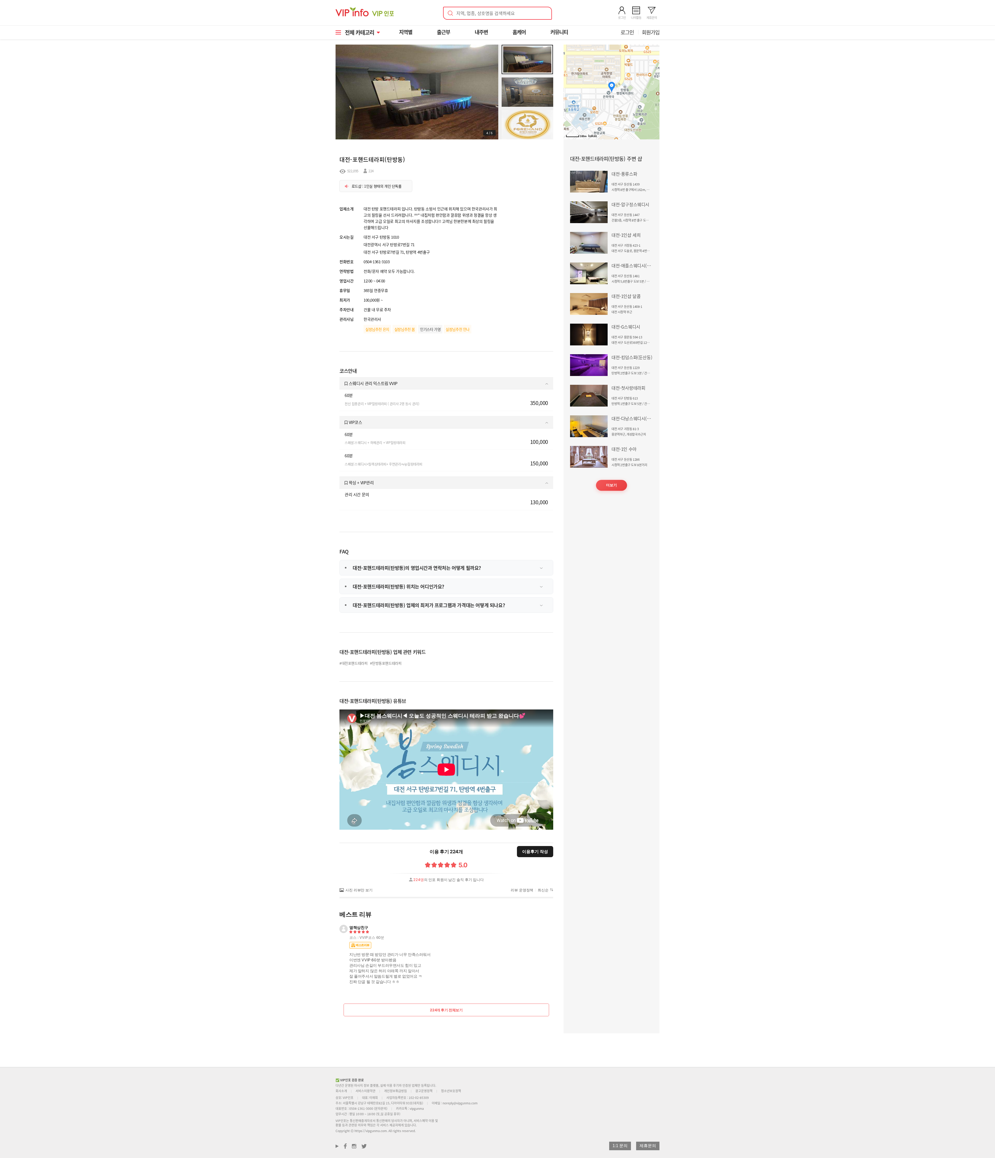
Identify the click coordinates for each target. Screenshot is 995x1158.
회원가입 (650, 32)
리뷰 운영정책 (522, 890)
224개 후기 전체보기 (446, 1010)
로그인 (627, 32)
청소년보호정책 (451, 1091)
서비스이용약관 (365, 1091)
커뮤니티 (559, 32)
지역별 (405, 32)
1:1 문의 (620, 1145)
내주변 (481, 32)
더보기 (611, 485)
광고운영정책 (423, 1091)
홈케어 (519, 32)
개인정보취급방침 (395, 1091)
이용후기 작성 (535, 851)
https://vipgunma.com (370, 1130)
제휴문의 (647, 1145)
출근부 (443, 32)
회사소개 (341, 1091)
